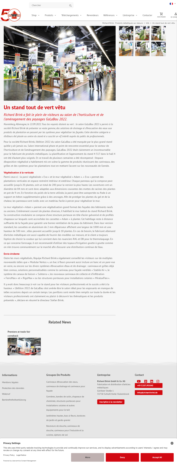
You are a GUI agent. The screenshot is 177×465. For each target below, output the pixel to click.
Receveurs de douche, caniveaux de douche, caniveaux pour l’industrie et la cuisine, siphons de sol (65, 430)
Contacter (147, 15)
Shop (34, 15)
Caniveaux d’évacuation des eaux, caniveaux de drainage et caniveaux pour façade (65, 386)
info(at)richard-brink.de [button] (147, 392)
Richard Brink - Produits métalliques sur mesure (122, 23)
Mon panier (161, 17)
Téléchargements (70, 15)
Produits (49, 15)
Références (109, 15)
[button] (173, 3)
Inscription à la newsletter (110, 402)
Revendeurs (92, 15)
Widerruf (6, 393)
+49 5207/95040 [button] (145, 385)
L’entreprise (129, 15)
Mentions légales (10, 382)
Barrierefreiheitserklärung (14, 399)
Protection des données (13, 388)
